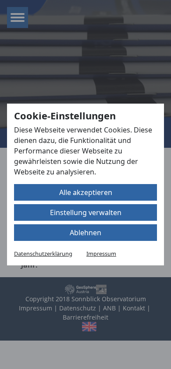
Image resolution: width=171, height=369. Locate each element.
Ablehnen (85, 232)
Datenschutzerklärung (43, 253)
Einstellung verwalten (85, 212)
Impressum (101, 253)
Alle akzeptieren (85, 192)
